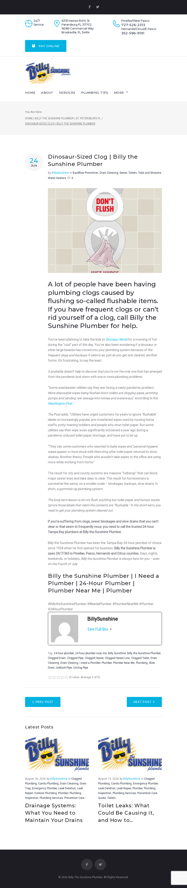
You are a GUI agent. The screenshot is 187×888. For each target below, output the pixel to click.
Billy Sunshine (117, 653)
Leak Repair (124, 788)
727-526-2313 (133, 25)
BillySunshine (60, 172)
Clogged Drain (57, 658)
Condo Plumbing (48, 783)
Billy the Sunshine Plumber (144, 653)
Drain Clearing (69, 662)
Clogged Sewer (94, 658)
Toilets (132, 172)
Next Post (142, 702)
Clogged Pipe (75, 658)
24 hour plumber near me (91, 653)
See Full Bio (97, 629)
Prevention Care (74, 798)
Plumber (107, 662)
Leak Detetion (67, 788)
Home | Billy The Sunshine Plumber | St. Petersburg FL (63, 118)
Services (67, 92)
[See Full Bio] (111, 629)
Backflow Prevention (85, 172)
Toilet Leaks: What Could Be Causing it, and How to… (126, 813)
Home (30, 92)
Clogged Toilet (140, 658)
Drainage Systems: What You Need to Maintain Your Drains (54, 813)
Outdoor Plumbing (45, 793)
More (119, 92)
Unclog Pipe (80, 667)
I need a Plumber (90, 662)
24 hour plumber (64, 653)
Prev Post (45, 702)
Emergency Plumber (44, 788)
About (47, 92)
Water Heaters (57, 178)
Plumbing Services (51, 798)
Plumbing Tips (94, 92)
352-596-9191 (132, 33)
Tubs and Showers (149, 172)
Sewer (123, 172)
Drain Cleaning (109, 172)
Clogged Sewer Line (117, 658)
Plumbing (142, 662)
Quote (102, 798)
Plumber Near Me (124, 662)
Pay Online (49, 46)
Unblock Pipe (64, 667)
